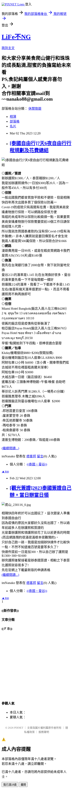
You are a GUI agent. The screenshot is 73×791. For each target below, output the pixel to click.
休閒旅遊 (34, 108)
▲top (5, 471)
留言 (40, 456)
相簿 (13, 116)
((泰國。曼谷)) (37, 464)
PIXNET (18, 727)
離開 (23, 784)
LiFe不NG (16, 36)
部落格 (14, 121)
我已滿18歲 (10, 784)
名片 (13, 126)
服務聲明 (44, 731)
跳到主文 (8, 48)
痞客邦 (31, 456)
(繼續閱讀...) (10, 448)
